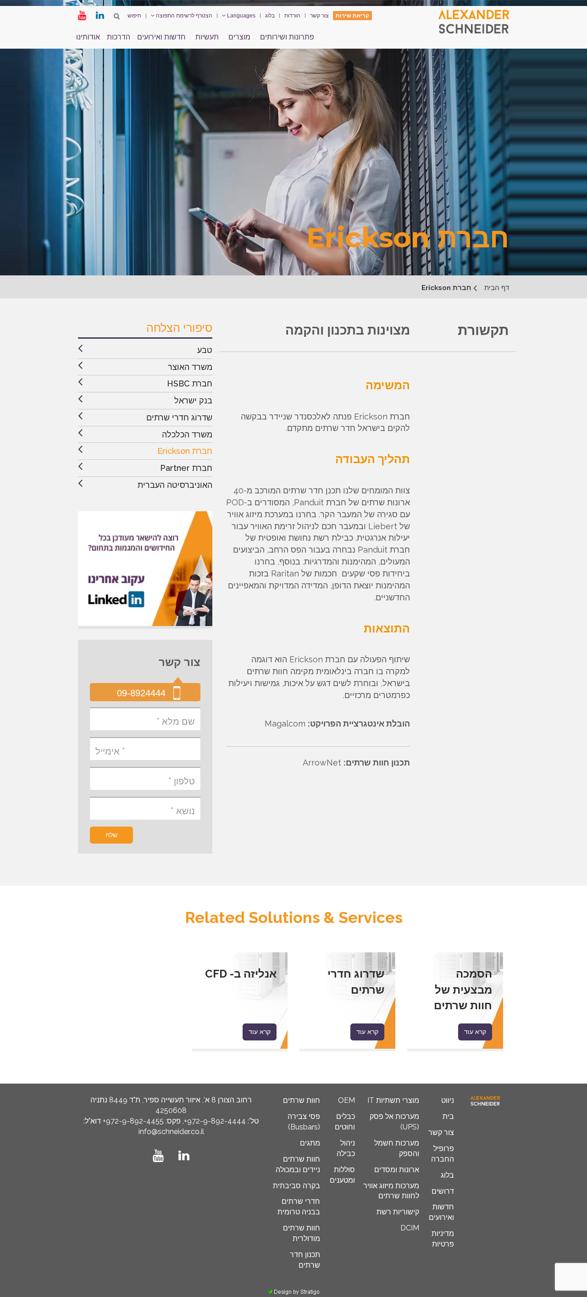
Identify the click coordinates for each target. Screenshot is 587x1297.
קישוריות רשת (398, 1212)
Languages (240, 15)
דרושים (443, 1191)
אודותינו (88, 37)
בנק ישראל (193, 400)
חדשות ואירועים (161, 37)
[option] (455, 1001)
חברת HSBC (189, 383)
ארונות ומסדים (396, 1169)
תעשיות (207, 37)
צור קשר (319, 15)
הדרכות (118, 37)
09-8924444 (141, 693)
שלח (111, 835)
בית (448, 1116)
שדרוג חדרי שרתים (179, 417)
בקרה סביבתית (296, 1185)
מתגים (310, 1143)
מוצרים (239, 37)
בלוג (270, 15)
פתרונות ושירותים (287, 37)
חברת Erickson (184, 451)
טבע (204, 350)
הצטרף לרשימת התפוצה (183, 15)
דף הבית (496, 288)
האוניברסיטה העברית (175, 485)
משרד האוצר (190, 367)
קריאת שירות (352, 15)
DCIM (409, 1228)
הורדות (292, 15)
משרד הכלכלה (187, 434)
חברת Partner (186, 468)
